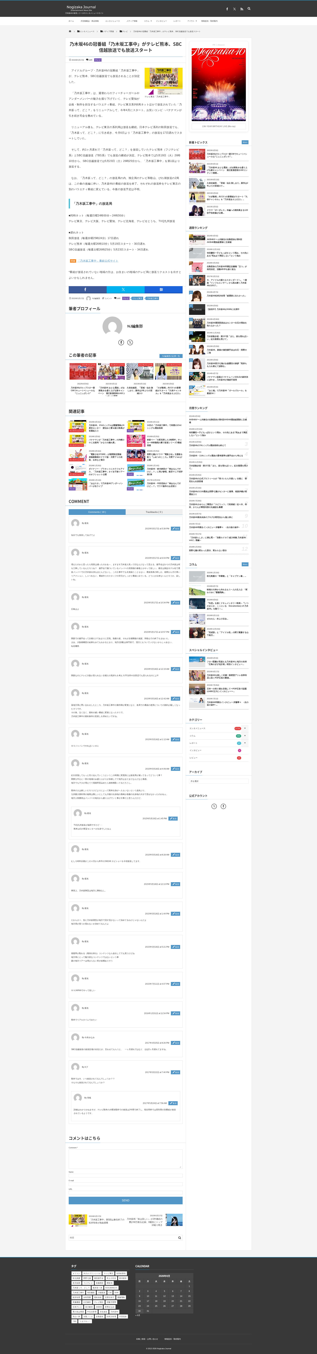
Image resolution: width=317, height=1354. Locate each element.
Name (71, 1172)
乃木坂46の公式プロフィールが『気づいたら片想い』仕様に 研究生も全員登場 (218, 480)
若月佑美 (76, 1283)
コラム (146, 21)
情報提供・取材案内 (209, 21)
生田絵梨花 (121, 1273)
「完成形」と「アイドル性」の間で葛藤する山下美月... (227, 633)
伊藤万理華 (111, 1302)
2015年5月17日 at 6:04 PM (157, 558)
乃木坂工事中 (152, 298)
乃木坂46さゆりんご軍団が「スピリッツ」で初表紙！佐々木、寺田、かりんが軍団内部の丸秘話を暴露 (218, 505)
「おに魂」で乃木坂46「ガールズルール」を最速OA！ (227, 392)
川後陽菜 (102, 1293)
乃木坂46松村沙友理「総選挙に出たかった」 (227, 296)
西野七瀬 (87, 1278)
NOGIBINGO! (111, 1288)
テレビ (98, 60)
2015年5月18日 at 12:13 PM (156, 884)
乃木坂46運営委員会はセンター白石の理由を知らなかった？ (227, 324)
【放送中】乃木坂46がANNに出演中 (223, 309)
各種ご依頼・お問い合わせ (147, 1339)
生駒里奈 (100, 1316)
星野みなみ (109, 1307)
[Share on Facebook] (227, 9)
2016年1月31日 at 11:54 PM (156, 1013)
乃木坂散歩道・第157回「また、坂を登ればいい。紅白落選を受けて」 (227, 337)
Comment (72, 1148)
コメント (108, 298)
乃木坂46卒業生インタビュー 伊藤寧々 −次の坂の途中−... (227, 703)
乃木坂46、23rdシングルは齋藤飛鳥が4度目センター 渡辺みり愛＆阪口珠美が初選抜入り (106, 428)
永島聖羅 (87, 1297)
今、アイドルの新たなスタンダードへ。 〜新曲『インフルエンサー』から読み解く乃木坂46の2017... (227, 283)
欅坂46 (110, 1283)
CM (109, 1293)
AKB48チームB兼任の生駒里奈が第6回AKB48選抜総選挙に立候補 (224, 240)
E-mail (71, 1181)
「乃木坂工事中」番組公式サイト (97, 260)
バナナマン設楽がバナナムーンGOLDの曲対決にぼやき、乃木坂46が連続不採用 (227, 378)
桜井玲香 (76, 1297)
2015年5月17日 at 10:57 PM (156, 632)
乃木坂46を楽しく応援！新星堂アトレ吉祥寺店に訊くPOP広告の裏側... (227, 676)
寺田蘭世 (91, 1293)
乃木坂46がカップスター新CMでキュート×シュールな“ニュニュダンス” (83, 391)
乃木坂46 (114, 1312)
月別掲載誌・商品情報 (90, 21)
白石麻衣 (87, 1302)
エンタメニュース (112, 21)
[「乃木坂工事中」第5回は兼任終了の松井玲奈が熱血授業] (78, 1226)
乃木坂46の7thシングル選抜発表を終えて (207, 445)
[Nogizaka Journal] (81, 11)
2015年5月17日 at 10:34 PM (156, 603)
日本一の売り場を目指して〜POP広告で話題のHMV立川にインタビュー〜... (227, 690)
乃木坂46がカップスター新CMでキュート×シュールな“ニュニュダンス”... (227, 155)
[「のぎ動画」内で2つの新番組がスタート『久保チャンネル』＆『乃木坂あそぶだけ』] (168, 377)
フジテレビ (88, 1283)
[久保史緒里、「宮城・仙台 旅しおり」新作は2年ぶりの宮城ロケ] (139, 377)
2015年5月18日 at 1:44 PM (157, 914)
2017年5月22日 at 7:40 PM (157, 1072)
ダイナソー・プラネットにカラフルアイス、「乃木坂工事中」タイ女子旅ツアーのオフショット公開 (106, 472)
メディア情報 (131, 21)
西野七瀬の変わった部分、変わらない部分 (208, 550)
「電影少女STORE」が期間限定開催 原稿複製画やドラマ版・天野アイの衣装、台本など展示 (106, 457)
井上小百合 (111, 1278)
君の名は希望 (78, 1312)
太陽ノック (88, 1316)
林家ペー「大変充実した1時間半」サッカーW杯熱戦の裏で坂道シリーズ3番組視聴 (164, 443)
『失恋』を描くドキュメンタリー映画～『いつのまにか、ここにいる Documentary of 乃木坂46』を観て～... (227, 606)
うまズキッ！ (85, 1321)
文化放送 (103, 1312)
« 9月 (137, 1315)
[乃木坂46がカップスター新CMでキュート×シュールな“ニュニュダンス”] (83, 377)
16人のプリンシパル (92, 1273)
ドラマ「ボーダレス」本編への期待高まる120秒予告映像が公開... (227, 211)
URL (70, 1189)
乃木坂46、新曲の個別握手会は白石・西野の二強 (227, 351)
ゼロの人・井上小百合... (217, 619)
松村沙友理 (111, 1316)
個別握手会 (99, 1278)
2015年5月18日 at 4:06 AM (157, 769)
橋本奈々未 (97, 1288)
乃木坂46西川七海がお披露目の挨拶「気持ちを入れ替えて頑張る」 (227, 364)
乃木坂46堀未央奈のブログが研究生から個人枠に (211, 517)
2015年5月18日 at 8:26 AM (157, 855)
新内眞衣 (123, 1278)
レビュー (215, 758)
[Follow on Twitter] (234, 9)
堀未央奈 (98, 1297)
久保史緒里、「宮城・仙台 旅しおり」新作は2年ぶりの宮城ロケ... (227, 184)
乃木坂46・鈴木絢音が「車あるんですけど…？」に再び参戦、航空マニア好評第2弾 (165, 472)
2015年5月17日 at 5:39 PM (157, 528)
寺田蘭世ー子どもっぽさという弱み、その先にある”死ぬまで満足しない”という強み (227, 254)
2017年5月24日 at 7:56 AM (155, 1103)
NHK (117, 1293)
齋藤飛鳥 (121, 1297)
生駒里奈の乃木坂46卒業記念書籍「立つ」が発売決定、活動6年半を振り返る (227, 267)
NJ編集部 (96, 298)
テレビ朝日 (99, 1302)
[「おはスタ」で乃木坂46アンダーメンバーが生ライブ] (78, 489)
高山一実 (76, 1316)
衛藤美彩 (100, 1283)
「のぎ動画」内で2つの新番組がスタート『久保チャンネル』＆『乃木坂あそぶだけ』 (168, 391)
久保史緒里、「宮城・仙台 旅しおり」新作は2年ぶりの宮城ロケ (140, 391)
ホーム (71, 21)
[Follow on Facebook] (223, 806)
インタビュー (161, 21)
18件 (90, 60)
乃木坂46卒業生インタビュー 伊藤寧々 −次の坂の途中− (214, 527)
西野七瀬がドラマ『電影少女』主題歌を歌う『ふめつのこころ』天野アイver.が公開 (165, 457)
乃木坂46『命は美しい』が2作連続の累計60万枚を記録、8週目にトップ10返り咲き (144, 1222)
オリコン (76, 1273)
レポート (177, 21)
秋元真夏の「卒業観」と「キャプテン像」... (226, 576)
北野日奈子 (109, 1297)
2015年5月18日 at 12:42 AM (156, 698)
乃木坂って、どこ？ (81, 1288)
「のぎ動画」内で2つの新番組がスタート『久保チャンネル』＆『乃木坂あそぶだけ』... (227, 198)
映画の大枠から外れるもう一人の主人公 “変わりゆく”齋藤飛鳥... (227, 591)
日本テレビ (77, 1307)
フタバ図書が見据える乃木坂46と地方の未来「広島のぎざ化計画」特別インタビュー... (227, 663)
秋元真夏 (76, 1278)
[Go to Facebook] (121, 343)
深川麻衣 (89, 1307)
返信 (177, 529)
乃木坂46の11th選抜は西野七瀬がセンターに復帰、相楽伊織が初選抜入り (218, 492)
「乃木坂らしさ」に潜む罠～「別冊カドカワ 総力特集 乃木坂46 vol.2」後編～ (217, 539)
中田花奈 (123, 1316)
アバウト (191, 21)
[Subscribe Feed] (242, 9)
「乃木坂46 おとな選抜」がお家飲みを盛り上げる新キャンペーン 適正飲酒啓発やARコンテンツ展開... (227, 170)
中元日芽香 (92, 1312)
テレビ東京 (137, 298)
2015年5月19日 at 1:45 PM (155, 818)
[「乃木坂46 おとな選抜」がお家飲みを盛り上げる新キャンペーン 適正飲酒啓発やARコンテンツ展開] (111, 377)
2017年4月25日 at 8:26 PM (157, 1043)
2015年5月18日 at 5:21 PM (157, 947)
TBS (74, 1321)
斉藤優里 (76, 1302)
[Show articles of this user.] (97, 326)
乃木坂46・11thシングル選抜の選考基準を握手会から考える (216, 455)
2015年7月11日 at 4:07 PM (157, 984)
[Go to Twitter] (130, 343)
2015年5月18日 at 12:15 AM (156, 669)
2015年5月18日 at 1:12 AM (157, 739)
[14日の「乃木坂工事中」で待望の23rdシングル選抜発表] (136, 430)
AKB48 (99, 1307)
